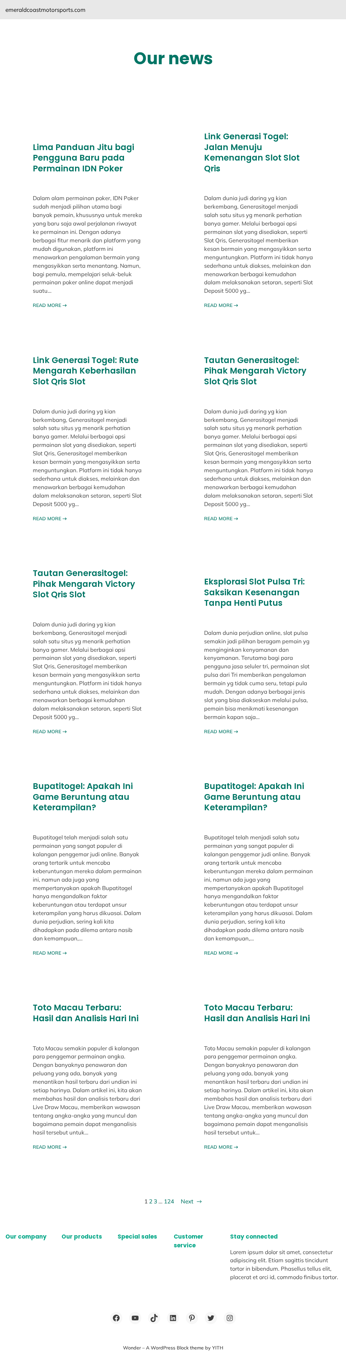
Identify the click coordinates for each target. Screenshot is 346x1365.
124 (169, 1201)
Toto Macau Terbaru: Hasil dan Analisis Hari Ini (86, 1013)
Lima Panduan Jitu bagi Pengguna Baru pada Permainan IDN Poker (83, 158)
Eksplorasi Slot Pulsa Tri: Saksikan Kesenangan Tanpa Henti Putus (254, 592)
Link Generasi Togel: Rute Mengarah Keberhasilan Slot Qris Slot (86, 371)
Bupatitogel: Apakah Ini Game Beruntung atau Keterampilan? (83, 797)
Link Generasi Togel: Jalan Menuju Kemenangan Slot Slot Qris (252, 152)
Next (191, 1201)
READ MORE (50, 305)
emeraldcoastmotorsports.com (45, 9)
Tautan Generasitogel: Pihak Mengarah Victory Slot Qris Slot (255, 371)
